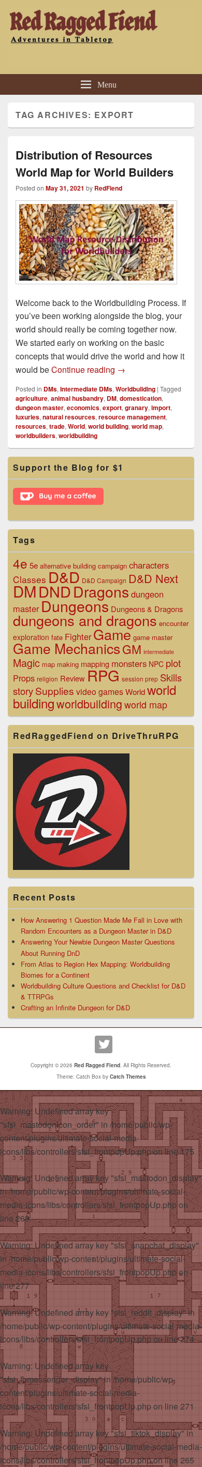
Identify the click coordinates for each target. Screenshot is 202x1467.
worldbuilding (78, 435)
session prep (140, 678)
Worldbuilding (135, 389)
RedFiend (108, 188)
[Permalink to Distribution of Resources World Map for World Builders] (96, 289)
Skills (171, 677)
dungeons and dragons (85, 620)
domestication (141, 398)
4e (20, 563)
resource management (132, 417)
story (23, 691)
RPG (103, 675)
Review (72, 678)
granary (136, 407)
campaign (112, 566)
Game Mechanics (66, 648)
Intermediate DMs (86, 389)
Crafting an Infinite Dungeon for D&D (75, 1007)
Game (112, 634)
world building (108, 426)
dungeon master (40, 407)
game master (152, 637)
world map (147, 426)
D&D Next (153, 578)
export (112, 407)
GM (131, 649)
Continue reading (88, 369)
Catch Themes (128, 1076)
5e (34, 565)
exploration (31, 637)
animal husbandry (77, 398)
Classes (29, 579)
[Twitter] (103, 1044)
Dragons (101, 591)
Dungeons (75, 605)
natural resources (68, 417)
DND (54, 591)
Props (24, 678)
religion (47, 678)
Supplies (54, 691)
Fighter (78, 636)
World (76, 426)
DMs (50, 389)
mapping (95, 663)
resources (31, 426)
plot (173, 663)
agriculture (32, 398)
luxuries (27, 417)
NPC (156, 664)
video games (99, 692)
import (160, 407)
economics (83, 407)
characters (149, 565)
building (84, 566)
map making (60, 664)
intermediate (158, 652)
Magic (26, 662)
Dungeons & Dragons (147, 608)
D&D (64, 576)
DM (112, 398)
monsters (129, 663)
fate (57, 637)
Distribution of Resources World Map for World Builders (95, 163)
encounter (174, 623)
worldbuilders (35, 435)
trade (57, 426)
